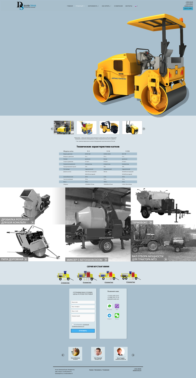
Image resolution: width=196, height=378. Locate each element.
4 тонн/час (87, 282)
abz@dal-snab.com (188, 6)
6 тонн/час (109, 282)
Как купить (106, 6)
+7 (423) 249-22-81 (113, 296)
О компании (118, 6)
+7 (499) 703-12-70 (113, 297)
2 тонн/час (65, 283)
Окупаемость (92, 6)
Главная (70, 6)
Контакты (128, 6)
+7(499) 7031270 (189, 2)
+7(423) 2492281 (189, 4)
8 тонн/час (130, 282)
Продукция (79, 6)
